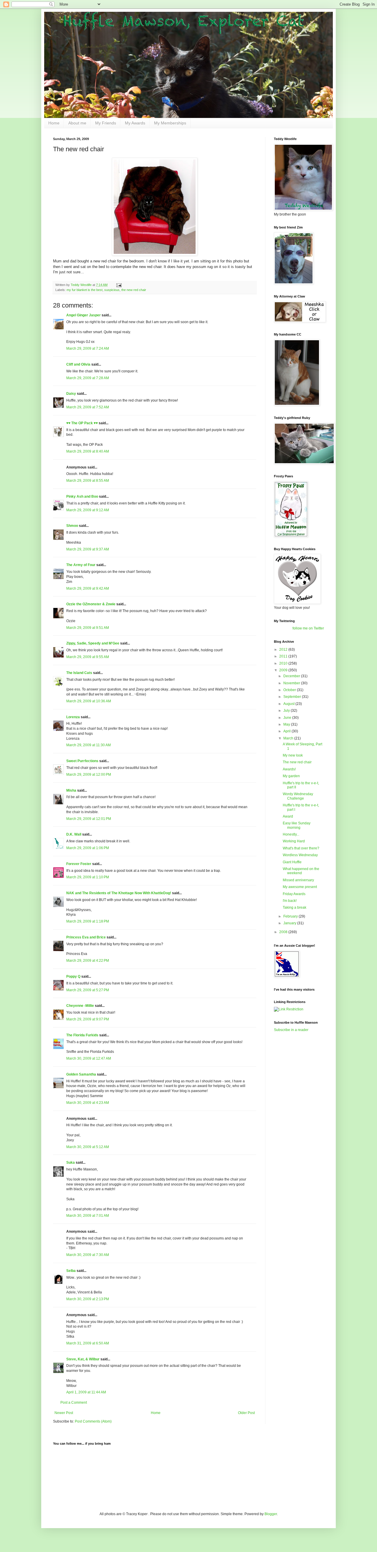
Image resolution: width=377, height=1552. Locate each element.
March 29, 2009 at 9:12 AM (87, 510)
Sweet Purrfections (82, 761)
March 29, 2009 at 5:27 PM (87, 990)
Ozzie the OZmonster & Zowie (90, 604)
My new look (293, 755)
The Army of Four (80, 565)
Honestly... (291, 834)
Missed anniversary (298, 880)
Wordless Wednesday (300, 855)
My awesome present (300, 887)
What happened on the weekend (301, 871)
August (289, 704)
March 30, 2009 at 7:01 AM (87, 1216)
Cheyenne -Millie (80, 1006)
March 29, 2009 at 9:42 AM (87, 588)
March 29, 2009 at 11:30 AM (88, 745)
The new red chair (297, 762)
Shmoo (72, 526)
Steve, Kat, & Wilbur (83, 1359)
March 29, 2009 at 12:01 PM (88, 819)
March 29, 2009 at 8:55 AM (87, 481)
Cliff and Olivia (78, 364)
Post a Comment (73, 1402)
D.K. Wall (73, 834)
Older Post (246, 1413)
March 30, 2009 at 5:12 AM (87, 1147)
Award (288, 816)
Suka (70, 1162)
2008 (283, 932)
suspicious (112, 290)
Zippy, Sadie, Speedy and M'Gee (92, 643)
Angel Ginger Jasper (83, 315)
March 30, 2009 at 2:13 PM (87, 1299)
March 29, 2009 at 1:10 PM (87, 877)
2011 (283, 656)
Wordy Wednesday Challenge (298, 796)
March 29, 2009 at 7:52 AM (87, 407)
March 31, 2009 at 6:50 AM (87, 1343)
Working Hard (294, 841)
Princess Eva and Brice (86, 937)
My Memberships (170, 123)
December (292, 676)
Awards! (289, 769)
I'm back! (290, 901)
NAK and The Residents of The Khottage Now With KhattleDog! (118, 893)
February (291, 916)
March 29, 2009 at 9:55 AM (87, 657)
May (287, 724)
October (290, 690)
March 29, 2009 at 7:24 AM (87, 348)
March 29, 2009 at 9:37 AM (87, 549)
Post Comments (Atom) (93, 1421)
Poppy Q (73, 976)
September (292, 697)
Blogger (270, 1514)
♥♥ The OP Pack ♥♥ (82, 423)
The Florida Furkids (82, 1035)
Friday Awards (294, 894)
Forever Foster (78, 864)
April (287, 731)
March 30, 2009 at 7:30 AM (87, 1255)
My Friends (105, 123)
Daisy (71, 394)
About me (77, 123)
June (287, 718)
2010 (283, 663)
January (290, 923)
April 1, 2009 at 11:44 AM (86, 1392)
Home (53, 123)
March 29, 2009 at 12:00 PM (88, 774)
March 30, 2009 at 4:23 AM (87, 1103)
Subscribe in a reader (291, 1030)
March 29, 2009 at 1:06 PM (87, 848)
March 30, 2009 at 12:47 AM (88, 1058)
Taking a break (294, 907)
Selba (71, 1271)
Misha (71, 790)
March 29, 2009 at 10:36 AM (88, 701)
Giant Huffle (292, 862)
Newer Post (63, 1413)
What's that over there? (301, 848)
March (288, 738)
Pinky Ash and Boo (82, 496)
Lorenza (73, 717)
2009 (283, 670)
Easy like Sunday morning (296, 825)
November (292, 683)
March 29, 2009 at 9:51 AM (87, 628)
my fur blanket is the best (84, 290)
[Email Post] (119, 285)
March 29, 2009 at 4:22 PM (87, 961)
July (287, 710)
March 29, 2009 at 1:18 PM (87, 921)
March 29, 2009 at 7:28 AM (87, 378)
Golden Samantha (81, 1074)
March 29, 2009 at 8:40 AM (87, 451)
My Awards (135, 123)
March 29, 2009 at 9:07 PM (87, 1019)
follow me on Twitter (308, 628)
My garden (291, 776)
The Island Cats (79, 673)
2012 (283, 649)
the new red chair (133, 290)
